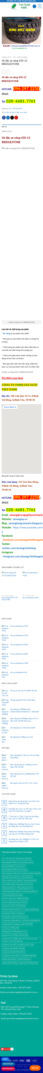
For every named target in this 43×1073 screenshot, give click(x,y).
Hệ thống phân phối (22, 1064)
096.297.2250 (24, 988)
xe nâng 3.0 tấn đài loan (30, 909)
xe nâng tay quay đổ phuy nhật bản (13, 948)
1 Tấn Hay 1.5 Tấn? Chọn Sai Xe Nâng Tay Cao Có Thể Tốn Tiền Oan (24, 818)
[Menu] (3, 6)
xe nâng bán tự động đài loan (11, 920)
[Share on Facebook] (4, 118)
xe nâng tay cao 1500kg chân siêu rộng (15, 935)
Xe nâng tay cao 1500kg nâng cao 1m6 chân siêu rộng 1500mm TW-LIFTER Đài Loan (19, 940)
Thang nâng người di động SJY (12, 891)
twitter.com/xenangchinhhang (19, 548)
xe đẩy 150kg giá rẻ (24, 959)
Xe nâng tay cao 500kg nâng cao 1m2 (14, 931)
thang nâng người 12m (25, 888)
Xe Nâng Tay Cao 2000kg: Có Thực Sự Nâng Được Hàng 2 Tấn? (24, 840)
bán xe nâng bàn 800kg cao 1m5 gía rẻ (14, 869)
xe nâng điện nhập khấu (28, 955)
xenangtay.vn (20, 519)
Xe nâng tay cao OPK (9, 944)
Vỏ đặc (17, 112)
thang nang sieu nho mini (24, 884)
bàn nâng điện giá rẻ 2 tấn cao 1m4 (13, 866)
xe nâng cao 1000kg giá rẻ (31, 920)
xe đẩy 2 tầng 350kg (9, 959)
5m (3, 858)
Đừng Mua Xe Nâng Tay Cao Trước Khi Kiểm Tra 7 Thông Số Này (24, 802)
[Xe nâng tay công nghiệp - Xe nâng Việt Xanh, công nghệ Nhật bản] (21, 6)
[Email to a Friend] (12, 118)
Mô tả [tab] (4, 127)
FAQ (25, 1066)
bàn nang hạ (10, 858)
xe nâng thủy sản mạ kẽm (10, 955)
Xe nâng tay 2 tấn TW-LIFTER (22, 924)
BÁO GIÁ (35, 1068)
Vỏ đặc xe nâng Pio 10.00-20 (11, 909)
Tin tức (35, 1064)
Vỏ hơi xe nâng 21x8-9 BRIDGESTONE (15, 898)
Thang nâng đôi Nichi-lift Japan (12, 895)
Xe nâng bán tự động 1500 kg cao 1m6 (14, 917)
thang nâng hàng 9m (8, 888)
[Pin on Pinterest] (16, 118)
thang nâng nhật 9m (30, 891)
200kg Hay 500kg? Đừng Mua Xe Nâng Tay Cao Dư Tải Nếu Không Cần (24, 833)
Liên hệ (19, 1066)
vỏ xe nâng (23, 112)
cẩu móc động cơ (26, 877)
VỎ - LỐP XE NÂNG (20, 57)
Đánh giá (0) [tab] (7, 131)
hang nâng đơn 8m (30, 880)
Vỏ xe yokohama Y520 (30, 598)
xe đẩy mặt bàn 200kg (9, 963)
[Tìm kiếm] (34, 6)
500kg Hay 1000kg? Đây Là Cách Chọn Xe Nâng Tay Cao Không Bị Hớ (24, 825)
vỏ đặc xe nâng (9, 112)
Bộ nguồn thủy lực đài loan (10, 877)
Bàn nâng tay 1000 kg (24, 858)
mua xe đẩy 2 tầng (8, 884)
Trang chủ (6, 57)
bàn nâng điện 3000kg (9, 862)
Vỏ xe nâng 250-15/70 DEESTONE (10, 599)
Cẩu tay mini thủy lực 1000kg (12, 880)
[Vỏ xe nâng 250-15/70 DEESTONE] (11, 582)
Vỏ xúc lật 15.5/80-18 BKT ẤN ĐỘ (13, 906)
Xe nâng (6, 333)
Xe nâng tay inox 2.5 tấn (25, 944)
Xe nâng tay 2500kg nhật (10, 928)
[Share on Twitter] (8, 118)
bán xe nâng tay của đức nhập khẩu (29, 873)
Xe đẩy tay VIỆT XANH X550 (28, 963)
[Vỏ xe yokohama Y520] (32, 582)
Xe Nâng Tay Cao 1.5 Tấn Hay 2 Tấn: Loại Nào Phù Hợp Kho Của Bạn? (25, 810)
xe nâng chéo (6, 924)
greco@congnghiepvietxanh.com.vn (22, 992)
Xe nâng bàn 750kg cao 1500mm (13, 913)
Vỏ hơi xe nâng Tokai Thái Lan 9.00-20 (14, 902)
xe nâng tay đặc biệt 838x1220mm (13, 952)
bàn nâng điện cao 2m (26, 862)
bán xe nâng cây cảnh (9, 873)
